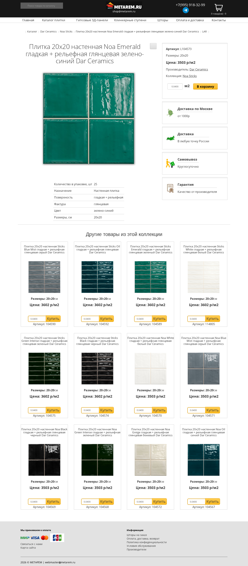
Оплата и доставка (190, 20)
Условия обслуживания (141, 546)
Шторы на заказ (137, 535)
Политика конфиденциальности (147, 542)
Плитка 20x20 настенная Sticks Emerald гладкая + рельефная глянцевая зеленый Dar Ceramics (150, 249)
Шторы (162, 20)
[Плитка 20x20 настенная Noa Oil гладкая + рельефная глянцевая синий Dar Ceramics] (204, 460)
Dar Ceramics (48, 31)
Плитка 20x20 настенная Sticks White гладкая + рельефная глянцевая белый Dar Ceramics (203, 249)
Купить (53, 318)
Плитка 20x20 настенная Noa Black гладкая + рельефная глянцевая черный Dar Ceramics (44, 432)
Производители (136, 549)
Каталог (32, 31)
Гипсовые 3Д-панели (92, 20)
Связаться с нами (31, 544)
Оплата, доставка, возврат (143, 538)
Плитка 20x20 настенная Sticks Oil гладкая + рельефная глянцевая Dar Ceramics (97, 249)
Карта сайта (28, 547)
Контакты (219, 20)
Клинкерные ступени (130, 20)
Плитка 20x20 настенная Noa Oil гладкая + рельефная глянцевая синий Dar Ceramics (203, 432)
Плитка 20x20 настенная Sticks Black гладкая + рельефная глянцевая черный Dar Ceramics (97, 341)
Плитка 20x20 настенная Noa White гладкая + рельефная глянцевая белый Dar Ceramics (150, 341)
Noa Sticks (66, 31)
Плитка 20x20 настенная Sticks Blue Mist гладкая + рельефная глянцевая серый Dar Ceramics (44, 249)
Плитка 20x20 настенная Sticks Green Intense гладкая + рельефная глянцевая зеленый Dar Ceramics (44, 341)
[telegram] (186, 10)
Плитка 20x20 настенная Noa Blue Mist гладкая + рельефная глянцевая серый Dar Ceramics (203, 341)
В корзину (205, 86)
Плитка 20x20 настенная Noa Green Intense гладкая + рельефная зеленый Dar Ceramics (97, 432)
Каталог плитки (53, 20)
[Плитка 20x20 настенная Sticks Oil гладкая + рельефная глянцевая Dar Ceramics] (97, 277)
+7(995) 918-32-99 (190, 4)
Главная (28, 20)
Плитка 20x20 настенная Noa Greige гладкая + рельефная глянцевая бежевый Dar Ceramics (150, 432)
